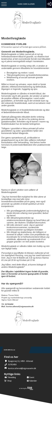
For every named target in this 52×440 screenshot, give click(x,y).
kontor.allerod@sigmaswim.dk (22, 368)
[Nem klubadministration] (26, 389)
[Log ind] (49, 4)
